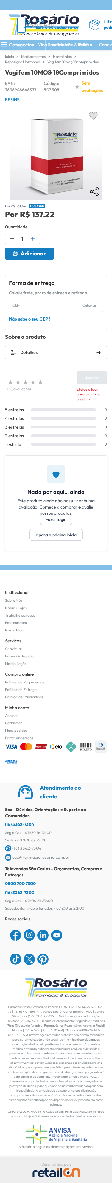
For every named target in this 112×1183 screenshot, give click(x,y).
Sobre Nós (13, 600)
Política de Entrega (21, 689)
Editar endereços (19, 738)
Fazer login (56, 519)
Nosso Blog (14, 630)
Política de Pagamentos (24, 682)
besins (12, 100)
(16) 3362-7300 (19, 892)
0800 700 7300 (20, 883)
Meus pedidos (16, 730)
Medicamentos (33, 56)
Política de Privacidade (24, 697)
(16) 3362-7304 (19, 824)
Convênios (13, 648)
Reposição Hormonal (22, 61)
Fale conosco (16, 622)
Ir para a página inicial (56, 535)
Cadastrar (13, 723)
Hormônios (62, 56)
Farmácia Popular (20, 656)
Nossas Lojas (16, 607)
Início (9, 56)
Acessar (11, 715)
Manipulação (16, 663)
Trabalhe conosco (20, 615)
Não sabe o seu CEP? (29, 319)
